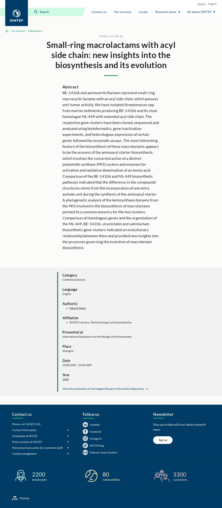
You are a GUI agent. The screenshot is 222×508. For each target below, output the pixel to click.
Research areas (166, 12)
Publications (35, 30)
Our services (122, 12)
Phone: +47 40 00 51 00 (26, 424)
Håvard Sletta (77, 308)
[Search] (36, 12)
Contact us (99, 12)
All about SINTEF (199, 12)
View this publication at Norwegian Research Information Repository (103, 388)
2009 (65, 379)
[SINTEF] (16, 13)
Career (143, 12)
